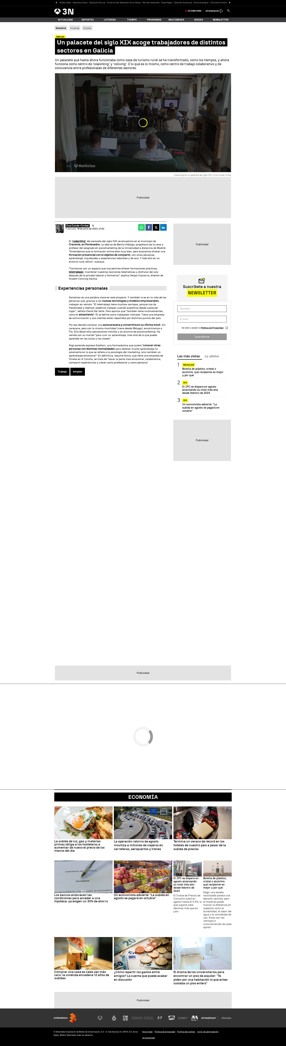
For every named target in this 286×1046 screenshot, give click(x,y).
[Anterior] (56, 2)
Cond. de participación (208, 1031)
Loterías (110, 19)
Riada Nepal (166, 2)
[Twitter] (93, 225)
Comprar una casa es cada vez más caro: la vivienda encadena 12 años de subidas (81, 975)
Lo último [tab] (212, 356)
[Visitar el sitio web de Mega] (149, 1018)
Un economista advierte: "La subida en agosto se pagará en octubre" (200, 407)
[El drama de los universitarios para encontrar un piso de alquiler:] (202, 953)
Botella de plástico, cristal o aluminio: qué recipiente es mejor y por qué (202, 372)
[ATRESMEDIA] (65, 1018)
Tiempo (132, 19)
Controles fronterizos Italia (222, 2)
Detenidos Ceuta (80, 2)
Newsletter (220, 19)
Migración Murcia (97, 2)
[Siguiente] (229, 2)
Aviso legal (147, 1031)
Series (198, 19)
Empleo (87, 28)
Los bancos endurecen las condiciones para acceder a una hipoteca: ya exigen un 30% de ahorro (81, 898)
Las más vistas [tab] (188, 356)
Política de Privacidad (212, 328)
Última (194, 11)
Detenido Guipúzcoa (183, 2)
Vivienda (74, 28)
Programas (154, 19)
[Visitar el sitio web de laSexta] (114, 1018)
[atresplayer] (214, 11)
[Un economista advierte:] (143, 876)
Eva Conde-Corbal (77, 225)
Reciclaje (188, 365)
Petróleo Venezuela (151, 2)
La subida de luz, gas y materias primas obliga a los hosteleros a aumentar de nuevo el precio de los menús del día (79, 846)
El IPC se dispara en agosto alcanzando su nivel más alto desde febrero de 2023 (200, 390)
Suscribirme (202, 336)
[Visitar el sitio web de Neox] (125, 1018)
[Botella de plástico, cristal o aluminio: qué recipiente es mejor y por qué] (217, 868)
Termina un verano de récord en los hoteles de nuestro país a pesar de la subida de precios (199, 845)
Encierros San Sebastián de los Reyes (124, 2)
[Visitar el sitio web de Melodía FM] (195, 1018)
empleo (77, 371)
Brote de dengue (201, 2)
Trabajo (62, 371)
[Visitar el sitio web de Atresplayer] (210, 1018)
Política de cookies (186, 1031)
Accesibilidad (148, 1038)
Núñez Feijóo (65, 2)
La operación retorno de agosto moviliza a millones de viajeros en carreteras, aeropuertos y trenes (138, 845)
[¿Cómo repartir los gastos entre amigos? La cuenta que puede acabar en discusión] (143, 953)
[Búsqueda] (228, 11)
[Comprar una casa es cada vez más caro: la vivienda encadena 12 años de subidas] (83, 953)
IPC (185, 383)
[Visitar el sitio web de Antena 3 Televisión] (102, 1018)
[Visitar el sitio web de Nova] (137, 1018)
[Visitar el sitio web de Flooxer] (227, 1018)
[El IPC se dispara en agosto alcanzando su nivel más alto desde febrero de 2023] (187, 868)
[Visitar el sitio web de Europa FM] (183, 1018)
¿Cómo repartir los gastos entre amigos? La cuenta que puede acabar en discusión (140, 976)
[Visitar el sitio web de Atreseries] (160, 1018)
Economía (143, 797)
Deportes (88, 19)
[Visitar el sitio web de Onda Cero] (172, 1018)
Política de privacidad (165, 1031)
